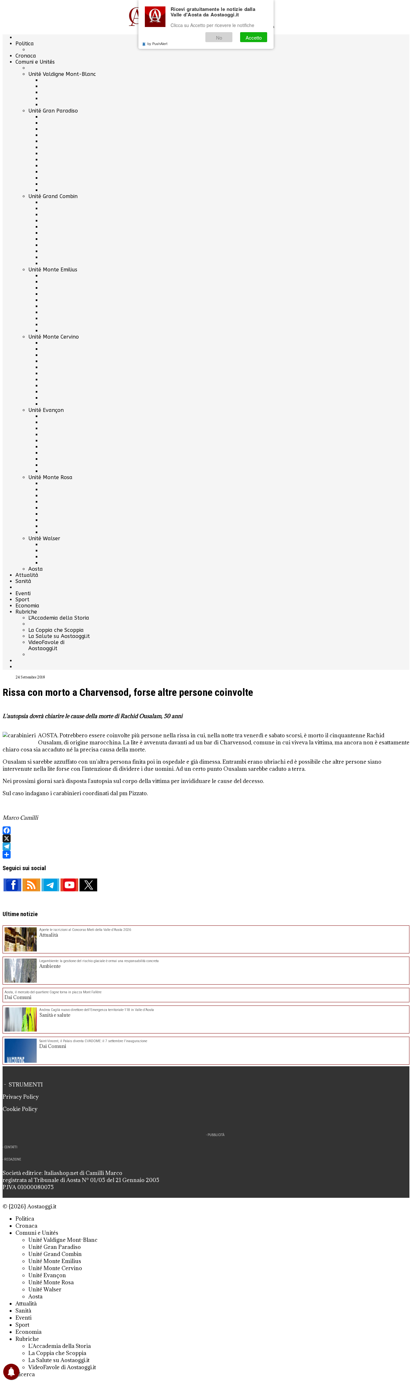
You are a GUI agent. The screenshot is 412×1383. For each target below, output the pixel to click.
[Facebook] (206, 830)
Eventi (23, 593)
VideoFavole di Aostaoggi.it (46, 645)
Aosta (35, 569)
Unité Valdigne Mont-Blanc (62, 74)
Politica (24, 44)
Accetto (254, 37)
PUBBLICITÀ (216, 1135)
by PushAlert (157, 43)
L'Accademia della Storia (58, 618)
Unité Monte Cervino (53, 337)
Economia (27, 606)
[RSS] (31, 884)
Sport (22, 599)
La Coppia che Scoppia (56, 630)
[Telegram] (206, 846)
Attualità (26, 575)
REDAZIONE (12, 1159)
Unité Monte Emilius (52, 270)
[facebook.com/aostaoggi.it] (12, 884)
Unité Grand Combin (53, 196)
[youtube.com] (69, 884)
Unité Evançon (46, 410)
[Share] (206, 855)
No (219, 37)
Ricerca (25, 1374)
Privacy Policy (21, 1096)
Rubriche (26, 612)
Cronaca (25, 56)
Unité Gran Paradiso (53, 111)
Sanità (23, 581)
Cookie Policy (20, 1109)
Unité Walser (44, 538)
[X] (206, 838)
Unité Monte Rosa (50, 477)
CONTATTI (10, 1147)
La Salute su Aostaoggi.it (59, 636)
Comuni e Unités (35, 62)
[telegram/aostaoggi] (50, 884)
